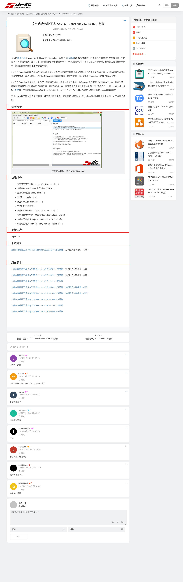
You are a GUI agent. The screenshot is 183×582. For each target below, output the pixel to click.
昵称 (14, 529)
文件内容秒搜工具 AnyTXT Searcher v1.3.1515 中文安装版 (37, 250)
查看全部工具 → (139, 54)
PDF (17, 90)
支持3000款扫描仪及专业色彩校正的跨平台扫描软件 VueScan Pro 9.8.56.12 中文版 (161, 85)
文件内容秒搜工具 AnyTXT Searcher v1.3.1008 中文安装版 (37, 311)
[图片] (122, 522)
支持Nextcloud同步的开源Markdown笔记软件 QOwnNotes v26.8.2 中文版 (160, 73)
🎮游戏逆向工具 (110, 5)
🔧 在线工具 (126, 5)
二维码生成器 (140, 38)
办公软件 (30, 14)
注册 (175, 5)
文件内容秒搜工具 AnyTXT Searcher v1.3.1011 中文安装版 (37, 305)
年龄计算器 (139, 27)
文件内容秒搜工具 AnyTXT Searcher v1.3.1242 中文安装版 (37, 275)
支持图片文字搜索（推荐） (77, 287)
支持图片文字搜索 (73, 293)
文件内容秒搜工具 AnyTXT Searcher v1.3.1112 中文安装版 (37, 281)
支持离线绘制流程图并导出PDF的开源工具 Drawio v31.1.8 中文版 (160, 122)
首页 (12, 14)
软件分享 (21, 58)
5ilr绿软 (70, 58)
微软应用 (20, 14)
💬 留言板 (140, 5)
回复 (23, 361)
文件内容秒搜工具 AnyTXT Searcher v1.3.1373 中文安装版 (37, 269)
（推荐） (85, 293)
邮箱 (72, 529)
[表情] (117, 522)
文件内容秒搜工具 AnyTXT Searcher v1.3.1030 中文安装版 (37, 287)
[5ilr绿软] (18, 5)
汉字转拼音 (139, 49)
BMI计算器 (139, 43)
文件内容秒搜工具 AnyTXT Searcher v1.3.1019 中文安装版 (37, 293)
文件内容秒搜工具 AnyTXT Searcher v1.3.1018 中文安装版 (37, 299)
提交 (18, 537)
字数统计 (138, 32)
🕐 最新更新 (93, 5)
